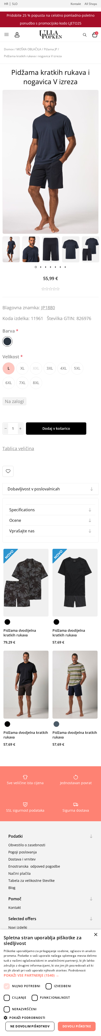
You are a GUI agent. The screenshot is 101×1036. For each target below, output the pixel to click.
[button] (50, 975)
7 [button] (65, 267)
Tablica (9, 448)
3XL (50, 368)
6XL (8, 382)
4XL (63, 368)
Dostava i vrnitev (22, 859)
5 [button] (55, 267)
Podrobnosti (77, 970)
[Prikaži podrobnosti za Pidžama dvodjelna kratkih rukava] (26, 685)
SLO (14, 4)
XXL (36, 368)
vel (20, 448)
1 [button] (36, 267)
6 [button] (60, 267)
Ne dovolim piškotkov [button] (30, 1026)
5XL (77, 368)
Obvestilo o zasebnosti (26, 845)
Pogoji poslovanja (22, 852)
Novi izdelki (17, 927)
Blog (11, 887)
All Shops (91, 4)
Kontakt (76, 4)
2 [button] (41, 267)
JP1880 (48, 307)
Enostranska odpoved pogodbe (34, 866)
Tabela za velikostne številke (31, 880)
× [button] (95, 935)
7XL (22, 382)
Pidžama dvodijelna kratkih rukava (19, 632)
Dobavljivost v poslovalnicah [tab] (34, 489)
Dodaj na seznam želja (7, 471)
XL (22, 368)
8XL (36, 382)
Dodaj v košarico (56, 428)
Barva (9, 331)
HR (6, 4)
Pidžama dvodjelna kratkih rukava (25, 735)
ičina (29, 448)
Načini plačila (19, 873)
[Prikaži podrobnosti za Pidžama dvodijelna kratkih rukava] (26, 583)
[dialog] (50, 982)
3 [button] (46, 267)
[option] (11, 249)
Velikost (11, 357)
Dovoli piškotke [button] (77, 1026)
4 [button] (50, 267)
